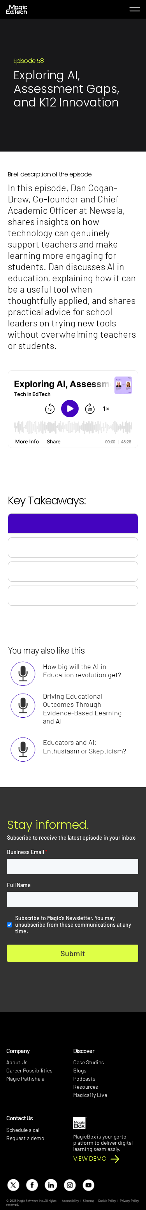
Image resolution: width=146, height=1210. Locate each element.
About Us (17, 1062)
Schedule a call (23, 1129)
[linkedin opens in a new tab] (50, 1185)
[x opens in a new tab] (13, 1185)
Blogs (79, 1070)
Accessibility (70, 1201)
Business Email (27, 852)
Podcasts (84, 1078)
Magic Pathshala (25, 1078)
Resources (85, 1086)
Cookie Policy (107, 1201)
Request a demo (25, 1138)
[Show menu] (134, 9)
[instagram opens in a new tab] (69, 1185)
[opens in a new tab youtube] (88, 1185)
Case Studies (88, 1062)
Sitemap (88, 1201)
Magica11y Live (90, 1094)
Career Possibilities (29, 1070)
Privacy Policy (129, 1201)
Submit (72, 953)
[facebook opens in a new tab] (32, 1185)
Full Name (19, 885)
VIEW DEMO (90, 1159)
